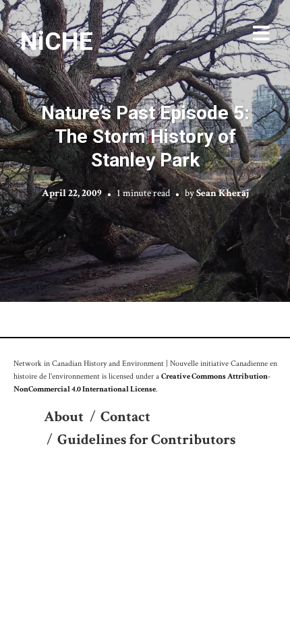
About (64, 417)
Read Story (145, 151)
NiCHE (56, 41)
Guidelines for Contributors (146, 439)
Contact (125, 417)
